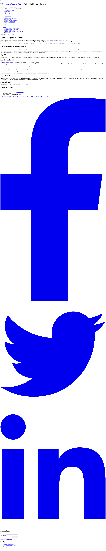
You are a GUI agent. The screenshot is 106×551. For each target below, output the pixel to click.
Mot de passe (3, 535)
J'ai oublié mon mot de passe (6, 539)
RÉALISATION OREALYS (42, 96)
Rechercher (2, 8)
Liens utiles (5, 547)
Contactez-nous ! (6, 546)
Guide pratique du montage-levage (9, 545)
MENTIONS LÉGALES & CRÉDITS (20, 96)
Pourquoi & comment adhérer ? (6, 549)
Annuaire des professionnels (8, 544)
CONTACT (2, 96)
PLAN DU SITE (32, 96)
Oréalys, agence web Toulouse (18, 90)
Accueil (1, 34)
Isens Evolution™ (20, 92)
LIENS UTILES (9, 96)
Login (3, 533)
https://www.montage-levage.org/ (9, 62)
